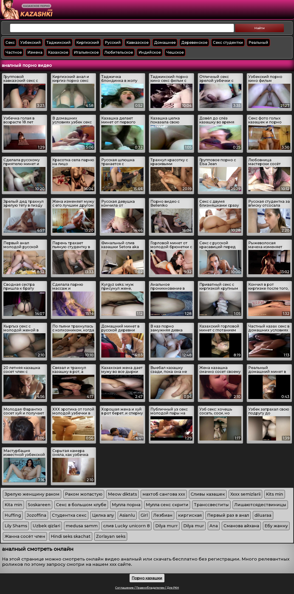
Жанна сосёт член (25, 536)
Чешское (175, 52)
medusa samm (82, 525)
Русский (113, 42)
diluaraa (262, 515)
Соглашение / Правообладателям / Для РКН (147, 587)
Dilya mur (193, 525)
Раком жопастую (83, 494)
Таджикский (58, 42)
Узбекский (30, 42)
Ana (213, 525)
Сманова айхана (241, 525)
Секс (10, 42)
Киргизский (87, 42)
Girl (144, 515)
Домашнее (165, 42)
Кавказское (137, 42)
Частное (14, 52)
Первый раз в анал (228, 515)
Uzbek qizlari (46, 525)
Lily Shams (16, 525)
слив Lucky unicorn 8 (126, 525)
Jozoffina (36, 515)
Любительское (118, 52)
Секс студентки (228, 42)
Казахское (58, 52)
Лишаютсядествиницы (260, 504)
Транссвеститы (211, 504)
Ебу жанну (276, 525)
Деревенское (194, 42)
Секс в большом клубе (81, 504)
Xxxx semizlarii (245, 494)
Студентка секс (69, 515)
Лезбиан (162, 515)
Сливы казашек (208, 494)
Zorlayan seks (110, 536)
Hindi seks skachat (70, 536)
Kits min (274, 494)
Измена (34, 52)
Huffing (13, 515)
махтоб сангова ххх (163, 494)
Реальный (258, 42)
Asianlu (127, 515)
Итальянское (86, 52)
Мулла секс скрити (167, 504)
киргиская (190, 515)
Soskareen (39, 504)
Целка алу (103, 515)
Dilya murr (166, 525)
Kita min (13, 504)
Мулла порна (126, 504)
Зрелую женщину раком (32, 494)
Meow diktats (122, 494)
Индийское (150, 52)
